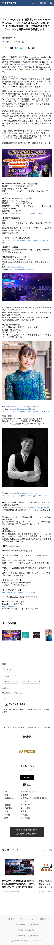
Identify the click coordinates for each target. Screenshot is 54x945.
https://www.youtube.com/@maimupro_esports (30, 411)
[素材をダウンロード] (28, 48)
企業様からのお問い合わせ (27, 930)
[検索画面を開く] (51, 3)
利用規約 (43, 919)
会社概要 (11, 919)
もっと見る (47, 850)
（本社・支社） (18, 693)
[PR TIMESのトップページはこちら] (10, 3)
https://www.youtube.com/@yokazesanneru (29, 495)
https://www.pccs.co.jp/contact (36, 507)
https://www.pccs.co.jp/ (26, 64)
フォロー (27, 777)
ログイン (35, 3)
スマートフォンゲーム (31, 681)
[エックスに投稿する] (12, 48)
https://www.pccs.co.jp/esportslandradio (18, 592)
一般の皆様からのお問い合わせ (27, 936)
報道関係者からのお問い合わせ (27, 924)
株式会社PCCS (33, 728)
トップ (6, 728)
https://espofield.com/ (15, 267)
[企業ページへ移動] (27, 752)
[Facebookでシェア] (16, 48)
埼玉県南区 (6, 693)
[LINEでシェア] (21, 48)
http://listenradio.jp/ (10, 606)
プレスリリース (18, 728)
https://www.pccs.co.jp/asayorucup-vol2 (27, 213)
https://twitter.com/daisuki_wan (22, 409)
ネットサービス (10, 681)
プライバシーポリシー (27, 919)
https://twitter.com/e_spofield (22, 269)
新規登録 (43, 3)
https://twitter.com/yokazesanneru (23, 493)
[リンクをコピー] (33, 48)
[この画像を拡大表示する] (11, 635)
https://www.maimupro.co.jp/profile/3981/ (24, 406)
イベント (8, 669)
